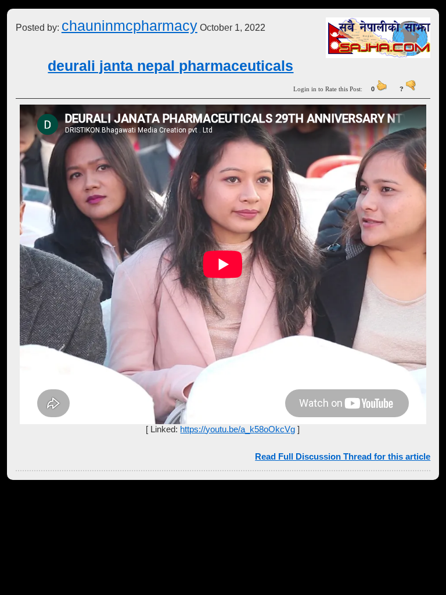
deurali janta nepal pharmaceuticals (170, 66)
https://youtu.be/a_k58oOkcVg (237, 429)
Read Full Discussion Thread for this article (342, 456)
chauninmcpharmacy (129, 25)
